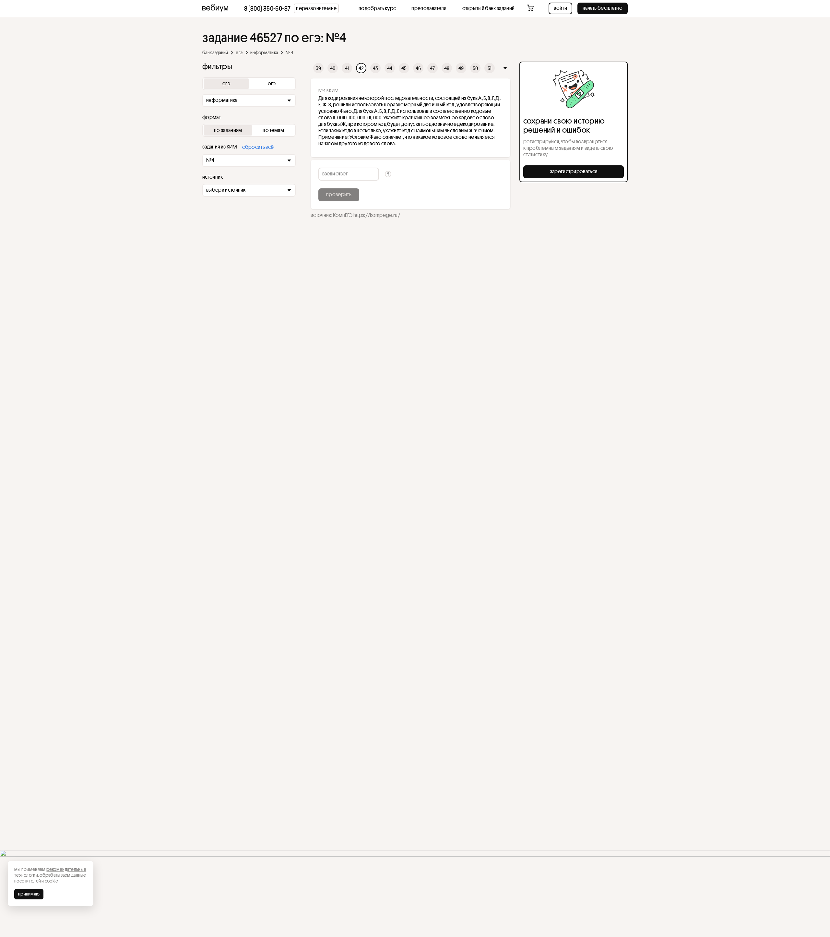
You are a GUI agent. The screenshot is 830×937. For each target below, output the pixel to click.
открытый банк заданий (488, 8)
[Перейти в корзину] (531, 8)
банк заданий (215, 52)
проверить (338, 194)
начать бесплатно (602, 8)
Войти (560, 8)
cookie (51, 881)
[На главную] (215, 8)
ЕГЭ (239, 52)
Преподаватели (428, 8)
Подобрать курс (377, 8)
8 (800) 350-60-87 (267, 8)
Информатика (264, 52)
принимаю (29, 893)
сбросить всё (258, 147)
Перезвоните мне (316, 8)
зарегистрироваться (574, 171)
